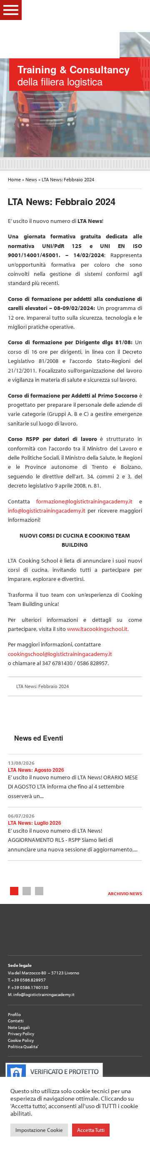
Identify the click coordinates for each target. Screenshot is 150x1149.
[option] (75, 94)
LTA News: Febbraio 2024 (42, 686)
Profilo (14, 1014)
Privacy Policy (21, 1033)
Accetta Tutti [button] (91, 1129)
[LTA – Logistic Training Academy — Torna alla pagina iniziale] (70, 29)
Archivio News (125, 893)
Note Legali (19, 1027)
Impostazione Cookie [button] (39, 1129)
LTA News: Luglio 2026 (34, 822)
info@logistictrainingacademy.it (46, 510)
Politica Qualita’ (23, 1046)
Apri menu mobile (11, 10)
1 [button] (14, 890)
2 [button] (26, 890)
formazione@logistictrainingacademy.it (87, 501)
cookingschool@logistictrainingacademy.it (60, 654)
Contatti (16, 1021)
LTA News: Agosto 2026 (36, 770)
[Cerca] (137, 10)
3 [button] (39, 890)
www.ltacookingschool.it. (98, 629)
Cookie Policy (21, 1040)
